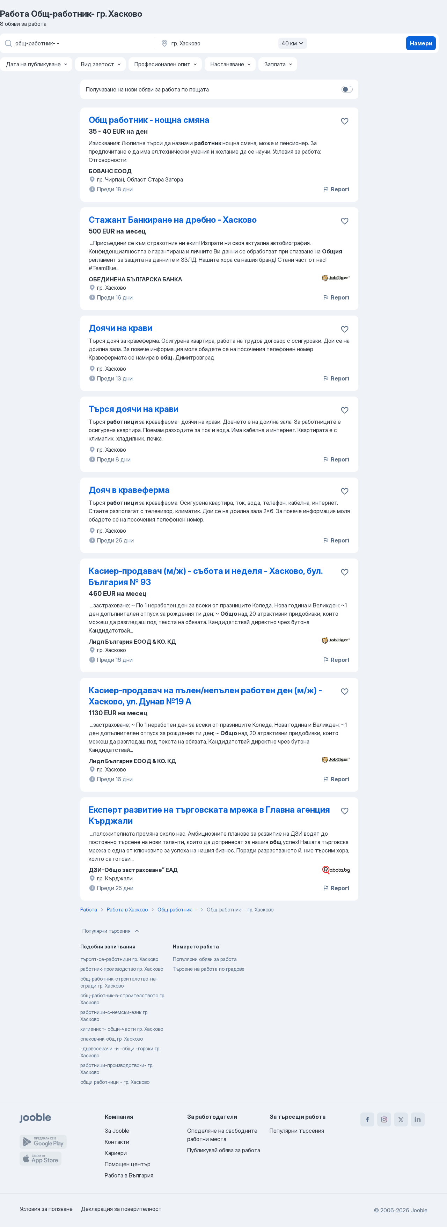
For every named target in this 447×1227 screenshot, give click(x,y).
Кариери (116, 1153)
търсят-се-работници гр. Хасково (119, 959)
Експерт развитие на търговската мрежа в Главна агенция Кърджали (209, 815)
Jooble (419, 1210)
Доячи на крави (120, 328)
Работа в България (129, 1175)
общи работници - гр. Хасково (114, 1082)
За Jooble (117, 1130)
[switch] (347, 89)
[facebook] (367, 1119)
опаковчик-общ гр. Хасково (111, 1039)
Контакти (117, 1141)
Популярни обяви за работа (205, 959)
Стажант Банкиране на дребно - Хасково (173, 220)
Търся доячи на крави (133, 409)
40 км (289, 43)
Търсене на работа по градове (208, 969)
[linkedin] (418, 1119)
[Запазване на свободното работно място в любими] (344, 121)
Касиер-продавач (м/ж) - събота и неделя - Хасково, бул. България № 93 (205, 576)
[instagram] (384, 1119)
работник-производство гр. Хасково (121, 969)
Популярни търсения (106, 931)
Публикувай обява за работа (223, 1150)
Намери (421, 43)
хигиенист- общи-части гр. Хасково (121, 1029)
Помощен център (128, 1164)
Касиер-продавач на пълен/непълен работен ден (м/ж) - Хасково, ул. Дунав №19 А (205, 696)
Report (340, 189)
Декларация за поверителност (121, 1208)
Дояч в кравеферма (129, 490)
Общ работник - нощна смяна (149, 120)
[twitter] (401, 1119)
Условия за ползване (46, 1208)
